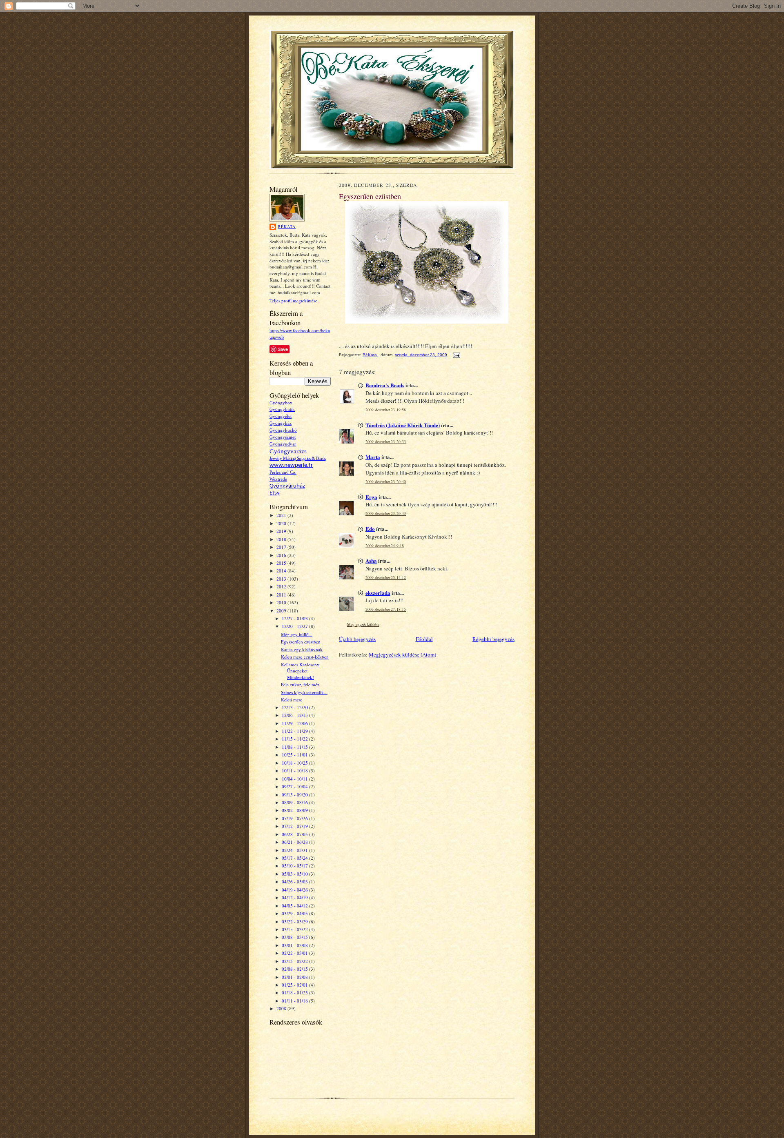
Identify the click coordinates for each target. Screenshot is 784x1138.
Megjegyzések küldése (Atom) (402, 654)
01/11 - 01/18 (295, 1001)
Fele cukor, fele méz (300, 684)
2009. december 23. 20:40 (385, 481)
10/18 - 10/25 (295, 763)
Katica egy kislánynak (302, 649)
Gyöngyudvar (283, 444)
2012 (281, 586)
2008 (281, 1008)
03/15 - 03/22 (295, 929)
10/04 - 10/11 (295, 779)
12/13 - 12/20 (295, 707)
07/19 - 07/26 (295, 818)
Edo (370, 528)
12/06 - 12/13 (295, 715)
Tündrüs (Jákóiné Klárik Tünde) (402, 425)
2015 (281, 563)
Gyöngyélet (281, 416)
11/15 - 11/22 (295, 739)
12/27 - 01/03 (295, 618)
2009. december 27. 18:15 (385, 609)
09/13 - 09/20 (295, 795)
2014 (281, 571)
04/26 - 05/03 (295, 881)
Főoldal (424, 639)
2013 (281, 579)
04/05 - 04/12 (295, 906)
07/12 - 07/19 (295, 826)
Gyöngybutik (282, 409)
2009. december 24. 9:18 (384, 545)
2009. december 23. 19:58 (385, 410)
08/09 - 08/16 (295, 802)
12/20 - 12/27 (295, 626)
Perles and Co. (283, 472)
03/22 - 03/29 (295, 921)
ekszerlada (377, 593)
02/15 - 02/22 (295, 961)
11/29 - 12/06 (295, 723)
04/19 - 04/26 (295, 890)
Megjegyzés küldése (363, 624)
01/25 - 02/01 (295, 985)
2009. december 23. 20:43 (385, 513)
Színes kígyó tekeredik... (304, 692)
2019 (281, 531)
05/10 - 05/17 (295, 866)
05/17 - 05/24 (295, 858)
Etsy (275, 493)
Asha (371, 560)
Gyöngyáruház (287, 486)
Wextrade (278, 479)
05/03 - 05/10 (295, 874)
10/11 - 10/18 (295, 771)
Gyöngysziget (283, 437)
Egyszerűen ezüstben (301, 642)
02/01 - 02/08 (295, 977)
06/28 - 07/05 (295, 834)
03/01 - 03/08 (295, 945)
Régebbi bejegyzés (493, 639)
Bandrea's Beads (384, 385)
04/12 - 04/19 (295, 897)
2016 (281, 555)
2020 (281, 523)
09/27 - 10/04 (295, 786)
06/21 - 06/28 (295, 842)
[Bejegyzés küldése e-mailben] (456, 355)
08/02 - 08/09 (295, 810)
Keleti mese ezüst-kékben (305, 657)
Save (283, 349)
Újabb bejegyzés (357, 639)
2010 (281, 602)
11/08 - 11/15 (295, 747)
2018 (281, 539)
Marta (372, 457)
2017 (281, 547)
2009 (281, 611)
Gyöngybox (281, 403)
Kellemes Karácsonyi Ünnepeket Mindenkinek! (301, 670)
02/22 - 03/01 (295, 953)
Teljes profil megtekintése (293, 300)
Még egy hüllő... (296, 634)
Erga (371, 497)
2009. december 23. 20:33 (385, 441)
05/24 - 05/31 (295, 850)
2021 (281, 515)
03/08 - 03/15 (295, 937)
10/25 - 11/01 (295, 755)
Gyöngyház (281, 423)
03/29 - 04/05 (295, 913)
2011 (281, 595)
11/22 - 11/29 (295, 731)
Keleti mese (292, 700)
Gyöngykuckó (283, 430)
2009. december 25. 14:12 (385, 577)
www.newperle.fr (291, 465)
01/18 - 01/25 (295, 992)
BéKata (287, 226)
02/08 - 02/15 (295, 969)
